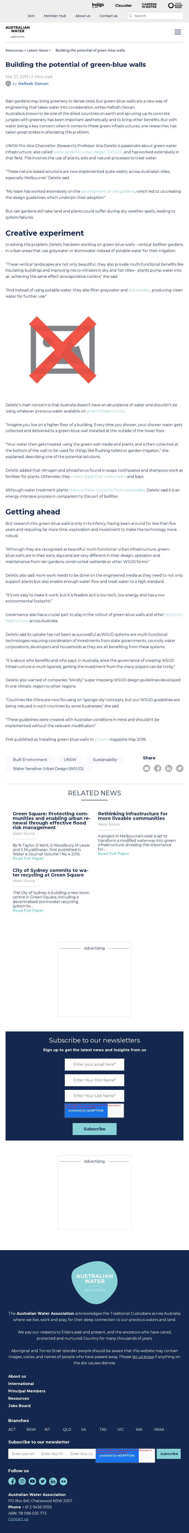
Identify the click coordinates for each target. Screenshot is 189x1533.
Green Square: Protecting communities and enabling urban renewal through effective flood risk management (52, 820)
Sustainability (105, 760)
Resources (14, 50)
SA (83, 1429)
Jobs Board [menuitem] (19, 1406)
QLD (67, 1429)
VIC (121, 1429)
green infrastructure (106, 411)
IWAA (159, 1429)
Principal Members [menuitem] (26, 1391)
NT (47, 1429)
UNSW (70, 760)
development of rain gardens (108, 191)
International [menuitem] (21, 1384)
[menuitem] (31, 16)
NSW (31, 1429)
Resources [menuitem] (18, 1398)
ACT (12, 1429)
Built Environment (30, 760)
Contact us (18, 1519)
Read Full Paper (28, 858)
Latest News (37, 50)
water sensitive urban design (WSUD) (87, 152)
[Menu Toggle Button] (177, 32)
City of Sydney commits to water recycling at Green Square (51, 873)
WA (139, 1429)
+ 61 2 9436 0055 (37, 1507)
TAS (102, 1429)
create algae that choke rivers (98, 476)
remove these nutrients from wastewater (107, 490)
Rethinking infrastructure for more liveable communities (133, 816)
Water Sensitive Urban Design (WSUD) (48, 768)
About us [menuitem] (17, 1376)
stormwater (139, 290)
